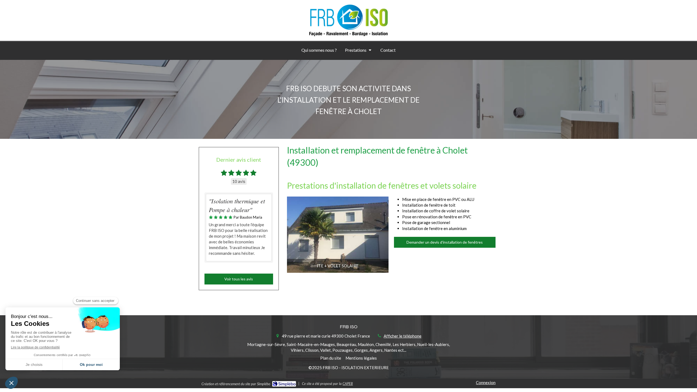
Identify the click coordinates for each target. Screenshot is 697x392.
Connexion (486, 382)
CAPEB (348, 383)
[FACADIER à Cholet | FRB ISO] (348, 20)
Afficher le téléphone (402, 335)
